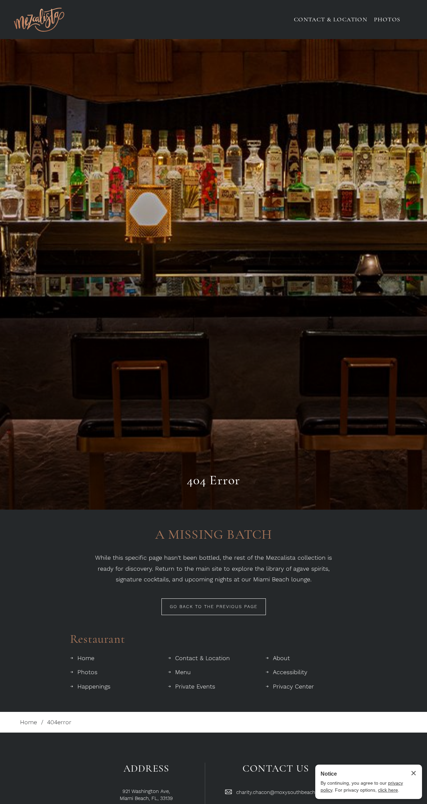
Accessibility (290, 672)
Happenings (93, 686)
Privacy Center (293, 686)
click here (388, 790)
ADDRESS (146, 769)
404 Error (214, 480)
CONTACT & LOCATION (330, 19)
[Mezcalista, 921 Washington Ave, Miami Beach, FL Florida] (39, 19)
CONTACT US (276, 769)
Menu (183, 672)
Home (85, 657)
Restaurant (97, 639)
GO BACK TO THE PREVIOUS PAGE (214, 606)
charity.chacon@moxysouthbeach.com (281, 792)
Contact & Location (202, 657)
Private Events (195, 686)
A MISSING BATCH (213, 534)
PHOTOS (387, 19)
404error (59, 722)
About (281, 657)
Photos (87, 672)
